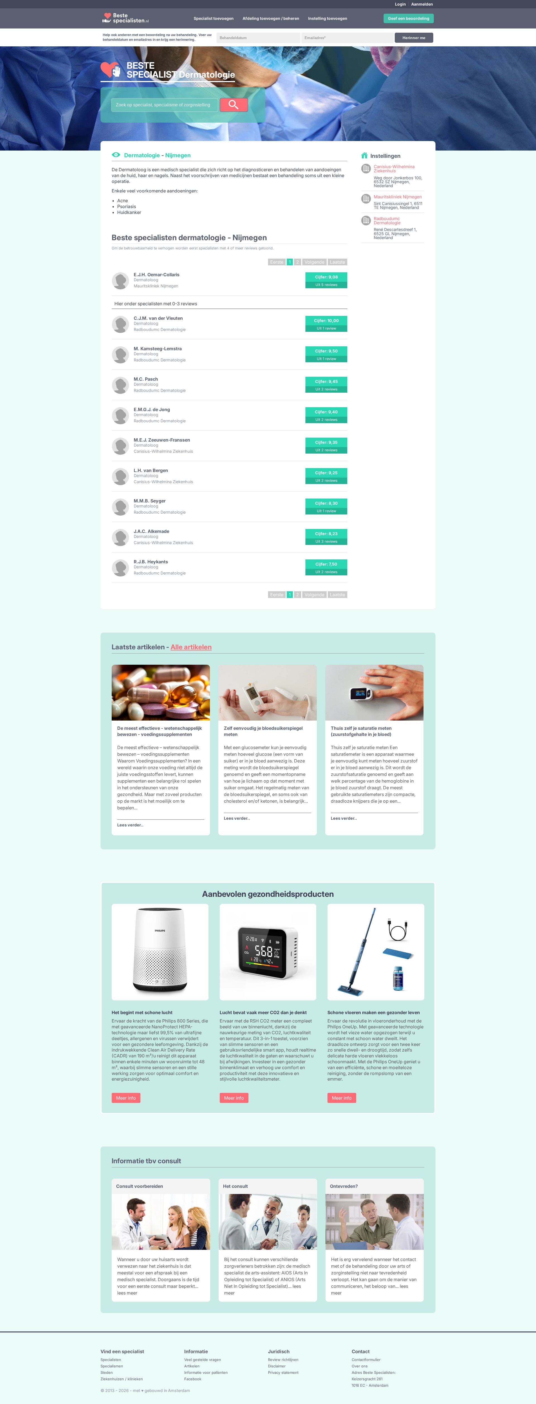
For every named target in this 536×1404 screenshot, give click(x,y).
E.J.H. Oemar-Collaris (157, 274)
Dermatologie (142, 155)
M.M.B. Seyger (150, 501)
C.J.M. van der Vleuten (158, 318)
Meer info (126, 1098)
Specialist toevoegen (214, 18)
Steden (106, 1372)
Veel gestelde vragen (202, 1359)
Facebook (192, 1379)
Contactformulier (366, 1359)
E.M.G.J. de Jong (152, 409)
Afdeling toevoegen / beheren (271, 18)
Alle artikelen (191, 647)
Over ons (360, 1366)
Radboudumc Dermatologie (387, 220)
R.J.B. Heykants (151, 561)
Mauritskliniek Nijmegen (398, 197)
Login (400, 4)
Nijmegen (178, 155)
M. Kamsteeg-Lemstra (158, 348)
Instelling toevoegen (327, 18)
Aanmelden (422, 4)
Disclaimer (277, 1366)
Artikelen (192, 1366)
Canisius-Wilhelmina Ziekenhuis (394, 169)
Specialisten (110, 1359)
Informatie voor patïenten (206, 1372)
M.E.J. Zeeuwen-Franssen (162, 440)
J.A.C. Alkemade (151, 531)
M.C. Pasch (146, 379)
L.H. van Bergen (151, 470)
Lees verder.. (130, 825)
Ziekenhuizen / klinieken (121, 1379)
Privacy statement (283, 1372)
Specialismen (111, 1366)
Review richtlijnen (283, 1359)
